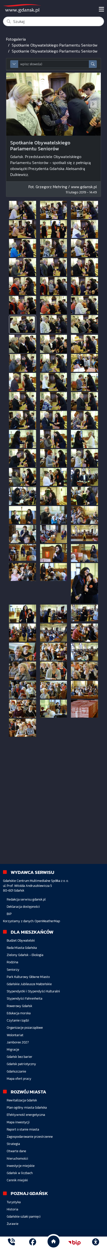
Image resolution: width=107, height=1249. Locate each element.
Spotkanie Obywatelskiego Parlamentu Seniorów (55, 45)
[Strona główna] (11, 1243)
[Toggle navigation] (101, 9)
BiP (9, 913)
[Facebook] (32, 1243)
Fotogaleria (16, 39)
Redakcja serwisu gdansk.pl (26, 899)
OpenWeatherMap (47, 921)
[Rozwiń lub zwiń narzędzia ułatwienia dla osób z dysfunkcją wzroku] (95, 1243)
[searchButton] (93, 64)
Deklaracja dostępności (23, 906)
